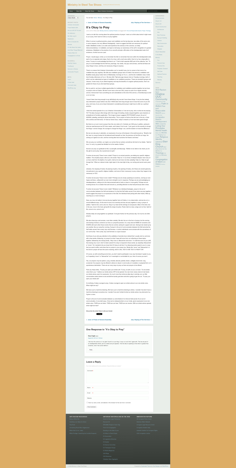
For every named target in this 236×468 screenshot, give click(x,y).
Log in (69, 79)
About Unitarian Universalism (105, 11)
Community (161, 99)
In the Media (159, 54)
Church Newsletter (160, 52)
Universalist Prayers (73, 72)
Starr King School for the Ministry (161, 149)
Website (89, 398)
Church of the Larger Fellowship (111, 419)
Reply (90, 349)
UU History (160, 163)
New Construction (162, 43)
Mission (157, 133)
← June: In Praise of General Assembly (98, 22)
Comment (90, 370)
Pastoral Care (161, 63)
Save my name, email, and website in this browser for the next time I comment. (109, 402)
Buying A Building (162, 38)
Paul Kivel (72, 425)
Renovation (160, 46)
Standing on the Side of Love (111, 430)
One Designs (156, 466)
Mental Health (161, 130)
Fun (158, 60)
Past (156, 135)
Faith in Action (162, 104)
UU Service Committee (109, 445)
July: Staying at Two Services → (141, 22)
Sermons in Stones (73, 69)
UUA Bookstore (107, 456)
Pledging (160, 135)
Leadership (162, 124)
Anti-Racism (161, 89)
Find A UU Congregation (109, 427)
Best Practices (161, 35)
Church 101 (159, 21)
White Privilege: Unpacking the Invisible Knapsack (83, 433)
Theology (148, 30)
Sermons (106, 30)
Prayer (143, 30)
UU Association (107, 436)
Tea (161, 151)
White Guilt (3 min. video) (76, 430)
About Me (78, 11)
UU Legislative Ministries (109, 439)
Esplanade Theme (146, 466)
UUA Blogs (106, 453)
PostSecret (71, 66)
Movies (164, 132)
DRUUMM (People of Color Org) (111, 425)
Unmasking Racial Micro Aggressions (80, 427)
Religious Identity (162, 137)
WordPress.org (72, 88)
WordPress (165, 466)
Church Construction (161, 27)
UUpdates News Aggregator (110, 459)
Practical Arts (161, 66)
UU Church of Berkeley (161, 154)
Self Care (159, 71)
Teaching (159, 77)
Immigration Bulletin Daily (143, 427)
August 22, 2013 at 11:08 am (95, 338)
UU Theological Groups (109, 447)
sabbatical (159, 142)
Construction (158, 104)
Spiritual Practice (113, 30)
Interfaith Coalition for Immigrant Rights (147, 430)
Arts (158, 32)
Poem (164, 135)
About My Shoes (89, 11)
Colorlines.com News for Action (78, 422)
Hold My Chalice (72, 63)
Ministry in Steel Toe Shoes (84, 4)
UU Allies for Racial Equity (110, 433)
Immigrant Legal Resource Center (146, 425)
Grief (161, 115)
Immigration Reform (160, 118)
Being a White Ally (74, 419)
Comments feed (72, 85)
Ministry (100, 17)
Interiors (159, 40)
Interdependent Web (161, 122)
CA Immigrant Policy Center (144, 419)
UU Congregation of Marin (162, 159)
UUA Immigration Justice (143, 433)
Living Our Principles (160, 127)
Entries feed (71, 82)
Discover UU (106, 422)
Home (71, 11)
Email (90, 393)
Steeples (159, 49)
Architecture (160, 29)
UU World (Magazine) (108, 450)
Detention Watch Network (143, 422)
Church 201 (159, 24)
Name (90, 387)
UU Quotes (106, 442)
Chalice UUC (160, 95)
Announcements (160, 18)
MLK (160, 133)
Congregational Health (160, 101)
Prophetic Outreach (162, 68)
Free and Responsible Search (134, 30)
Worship (159, 80)
